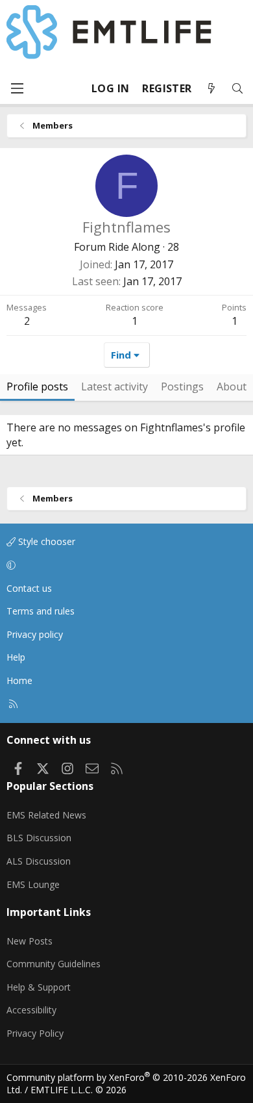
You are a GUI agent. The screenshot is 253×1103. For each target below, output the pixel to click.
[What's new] (211, 88)
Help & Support (38, 987)
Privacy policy (34, 634)
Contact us (29, 588)
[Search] (237, 88)
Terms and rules (40, 611)
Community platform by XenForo (126, 1084)
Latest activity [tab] (114, 386)
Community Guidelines (53, 963)
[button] (124, 565)
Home (19, 680)
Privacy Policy (35, 1033)
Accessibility (31, 1010)
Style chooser (45, 541)
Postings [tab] (182, 386)
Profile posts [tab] (37, 386)
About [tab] (232, 386)
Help (15, 657)
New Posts (29, 941)
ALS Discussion (38, 861)
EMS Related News (46, 815)
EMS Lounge (33, 884)
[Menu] (17, 88)
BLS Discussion (38, 837)
